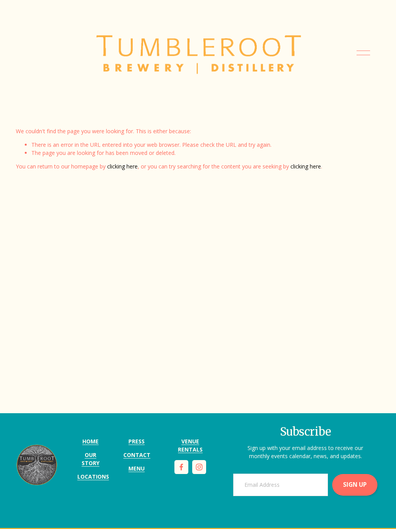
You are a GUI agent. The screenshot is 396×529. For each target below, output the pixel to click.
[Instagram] (199, 467)
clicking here (122, 166)
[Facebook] (181, 467)
